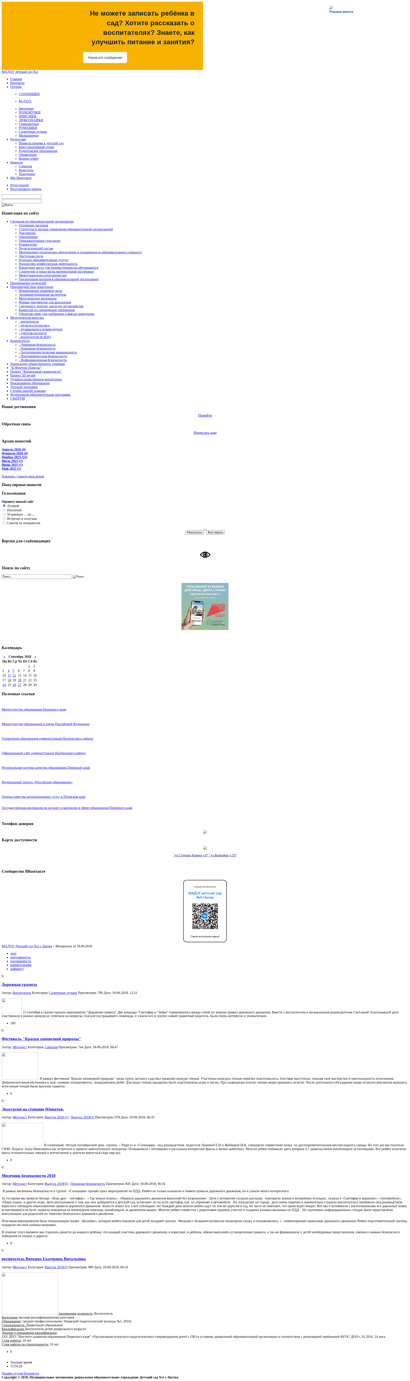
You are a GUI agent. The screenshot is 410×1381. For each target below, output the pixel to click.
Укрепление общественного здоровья (37, 364)
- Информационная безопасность (43, 360)
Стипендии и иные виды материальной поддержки (56, 271)
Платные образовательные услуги (43, 260)
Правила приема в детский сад (41, 143)
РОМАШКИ (28, 128)
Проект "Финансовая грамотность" (36, 371)
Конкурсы (26, 170)
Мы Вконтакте (21, 178)
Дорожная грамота (19, 984)
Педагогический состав (36, 248)
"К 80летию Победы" (25, 368)
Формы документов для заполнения (45, 302)
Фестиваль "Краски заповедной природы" (41, 1038)
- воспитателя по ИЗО (35, 337)
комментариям (20, 965)
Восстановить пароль (25, 189)
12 (14, 675)
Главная (16, 79)
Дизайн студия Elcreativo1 (20, 1373)
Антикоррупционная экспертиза (42, 294)
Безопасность (20, 341)
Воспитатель (22, 993)
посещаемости (20, 961)
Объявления (28, 155)
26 (14, 685)
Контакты (17, 83)
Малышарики (29, 135)
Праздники (27, 174)
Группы (16, 87)
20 (19, 680)
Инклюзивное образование (30, 383)
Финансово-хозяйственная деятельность (48, 264)
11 (9, 675)
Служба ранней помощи (28, 391)
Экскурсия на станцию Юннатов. (33, 1109)
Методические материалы (38, 298)
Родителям (18, 139)
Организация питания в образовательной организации (59, 279)
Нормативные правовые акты (40, 291)
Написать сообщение (105, 57)
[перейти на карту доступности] (205, 848)
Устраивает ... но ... (20, 514)
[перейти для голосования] (205, 629)
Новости (16, 162)
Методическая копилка (27, 317)
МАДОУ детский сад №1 (20, 72)
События (25, 166)
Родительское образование (38, 151)
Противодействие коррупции (31, 287)
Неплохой (14, 510)
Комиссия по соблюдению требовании (47, 310)
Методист (20, 1047)
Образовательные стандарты (39, 240)
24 (4, 685)
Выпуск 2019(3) (82, 1117)
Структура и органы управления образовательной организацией (66, 229)
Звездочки (26, 108)
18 (9, 680)
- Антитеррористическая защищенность (48, 352)
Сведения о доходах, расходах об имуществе (51, 306)
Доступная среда (31, 256)
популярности (20, 957)
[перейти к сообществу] (205, 943)
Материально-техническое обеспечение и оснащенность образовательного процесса (80, 252)
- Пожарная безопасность (37, 348)
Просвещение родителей (28, 283)
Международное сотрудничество (43, 275)
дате (13, 953)
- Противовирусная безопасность (43, 356)
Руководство (28, 244)
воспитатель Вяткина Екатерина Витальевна (44, 1259)
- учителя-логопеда (33, 333)
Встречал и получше (21, 518)
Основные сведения (33, 225)
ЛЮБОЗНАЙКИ (31, 120)
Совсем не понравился (23, 523)
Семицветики (29, 124)
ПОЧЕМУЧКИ (30, 112)
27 (19, 685)
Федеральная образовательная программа (40, 394)
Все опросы (215, 532)
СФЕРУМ (17, 398)
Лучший (12, 506)
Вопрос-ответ (29, 158)
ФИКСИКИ (27, 116)
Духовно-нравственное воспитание (36, 379)
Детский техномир (24, 387)
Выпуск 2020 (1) (57, 1117)
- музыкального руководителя (40, 329)
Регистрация (19, 185)
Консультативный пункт (36, 147)
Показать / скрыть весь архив (23, 476)
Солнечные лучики (33, 131)
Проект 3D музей (22, 375)
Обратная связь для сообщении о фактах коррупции (56, 314)
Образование (28, 237)
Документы (27, 233)
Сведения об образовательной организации (42, 221)
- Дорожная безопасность (37, 344)
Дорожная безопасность (87, 1184)
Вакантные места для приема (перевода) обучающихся (58, 267)
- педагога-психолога (34, 325)
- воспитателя (29, 321)
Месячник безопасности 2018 (29, 1175)
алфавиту (17, 969)
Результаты (194, 532)
